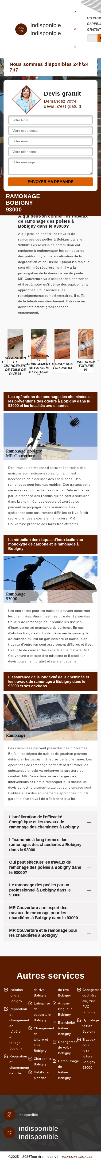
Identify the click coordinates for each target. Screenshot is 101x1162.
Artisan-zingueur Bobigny (65, 1008)
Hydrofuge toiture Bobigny (90, 1025)
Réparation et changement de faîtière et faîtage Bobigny (17, 1028)
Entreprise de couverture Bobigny (41, 1011)
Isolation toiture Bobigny (16, 995)
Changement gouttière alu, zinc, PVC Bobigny (90, 1001)
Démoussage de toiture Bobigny (65, 1069)
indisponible (46, 25)
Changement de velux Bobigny (65, 1047)
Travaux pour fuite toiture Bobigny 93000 (88, 1053)
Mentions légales (77, 1156)
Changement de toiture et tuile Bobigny (41, 1039)
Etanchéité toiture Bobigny (65, 1028)
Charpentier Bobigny (41, 1061)
